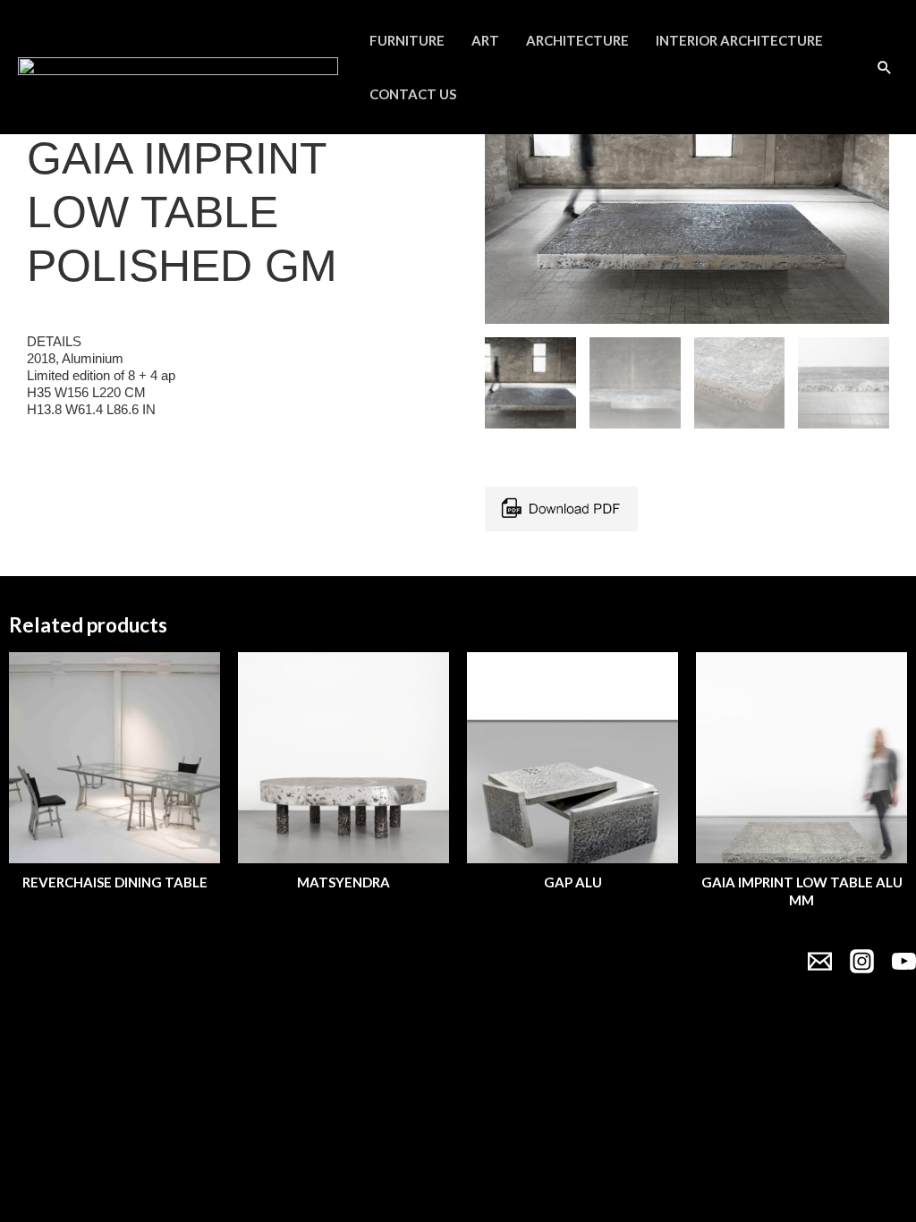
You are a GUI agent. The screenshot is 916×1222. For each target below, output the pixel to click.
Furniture (407, 40)
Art (485, 40)
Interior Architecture (739, 40)
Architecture (577, 40)
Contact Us (412, 94)
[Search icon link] (885, 67)
